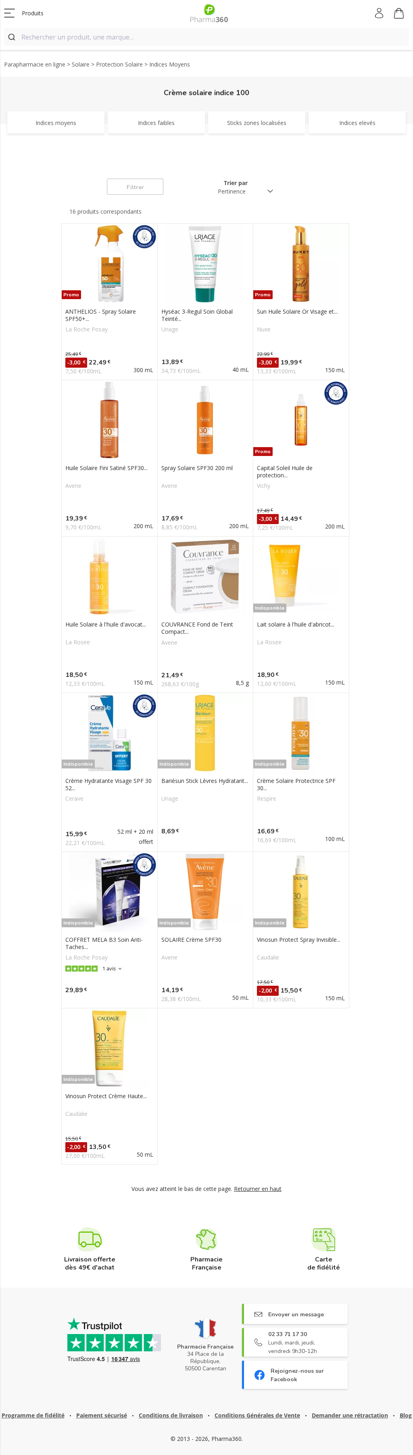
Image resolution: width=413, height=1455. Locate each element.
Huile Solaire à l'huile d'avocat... (105, 624)
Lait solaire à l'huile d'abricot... (295, 624)
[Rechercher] (12, 37)
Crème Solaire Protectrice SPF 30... (296, 784)
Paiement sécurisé (101, 1415)
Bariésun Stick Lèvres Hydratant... (204, 781)
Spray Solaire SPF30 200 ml (197, 468)
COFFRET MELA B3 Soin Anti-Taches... (104, 943)
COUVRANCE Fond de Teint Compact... (197, 628)
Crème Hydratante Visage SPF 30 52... (108, 784)
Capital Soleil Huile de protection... (285, 471)
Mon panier (399, 13)
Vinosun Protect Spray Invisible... (298, 939)
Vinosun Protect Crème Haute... (106, 1096)
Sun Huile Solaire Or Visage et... (297, 311)
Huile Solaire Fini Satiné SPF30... (106, 468)
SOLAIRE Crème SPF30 (191, 939)
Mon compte (380, 13)
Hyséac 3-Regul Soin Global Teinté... (197, 315)
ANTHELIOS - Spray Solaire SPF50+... (100, 315)
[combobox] (206, 37)
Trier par (236, 183)
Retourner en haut (258, 1189)
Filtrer (135, 187)
